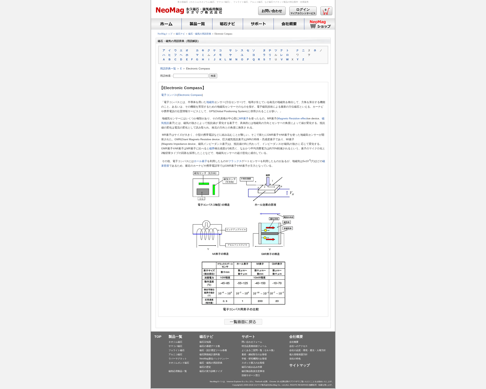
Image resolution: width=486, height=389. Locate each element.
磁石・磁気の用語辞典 (199, 33)
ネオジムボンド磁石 (179, 362)
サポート (258, 24)
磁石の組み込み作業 (252, 367)
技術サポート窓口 (251, 375)
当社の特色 (295, 358)
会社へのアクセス (298, 346)
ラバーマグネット (178, 358)
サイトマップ (299, 365)
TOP (157, 337)
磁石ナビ (227, 24)
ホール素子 (200, 161)
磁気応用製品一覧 (178, 371)
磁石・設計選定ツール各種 (213, 350)
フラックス (235, 161)
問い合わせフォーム (252, 342)
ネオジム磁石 (175, 342)
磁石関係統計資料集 (210, 354)
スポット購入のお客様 (253, 362)
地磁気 (210, 102)
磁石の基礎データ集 (210, 346)
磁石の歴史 (205, 367)
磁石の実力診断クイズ (211, 371)
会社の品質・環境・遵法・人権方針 (307, 350)
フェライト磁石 (177, 350)
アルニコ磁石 (175, 354)
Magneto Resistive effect (292, 118)
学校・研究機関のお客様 (254, 358)
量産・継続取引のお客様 (254, 354)
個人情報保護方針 (298, 354)
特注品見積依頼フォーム (254, 346)
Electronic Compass (190, 94)
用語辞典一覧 (168, 68)
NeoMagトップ (165, 33)
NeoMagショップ (319, 24)
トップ (165, 24)
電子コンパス (169, 94)
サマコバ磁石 (175, 346)
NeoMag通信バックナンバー (214, 358)
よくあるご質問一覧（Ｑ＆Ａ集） (259, 350)
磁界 (212, 148)
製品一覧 (175, 337)
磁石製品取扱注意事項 (253, 371)
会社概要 (289, 24)
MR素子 (244, 118)
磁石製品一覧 (196, 24)
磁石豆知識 (205, 342)
